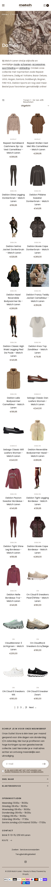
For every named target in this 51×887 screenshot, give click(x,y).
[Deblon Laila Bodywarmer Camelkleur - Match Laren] (13, 378)
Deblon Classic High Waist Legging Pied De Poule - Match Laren (13, 351)
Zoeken (15, 849)
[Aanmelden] (45, 764)
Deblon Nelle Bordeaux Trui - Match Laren (13, 598)
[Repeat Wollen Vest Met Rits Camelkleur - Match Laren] (37, 123)
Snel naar (8, 779)
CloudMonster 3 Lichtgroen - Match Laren (13, 646)
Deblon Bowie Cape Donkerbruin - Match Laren (37, 249)
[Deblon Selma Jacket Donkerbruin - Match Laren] (13, 227)
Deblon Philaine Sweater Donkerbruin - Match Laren (37, 199)
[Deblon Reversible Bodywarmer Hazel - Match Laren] (37, 430)
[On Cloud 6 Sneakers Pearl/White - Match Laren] (37, 575)
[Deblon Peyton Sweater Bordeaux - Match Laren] (13, 478)
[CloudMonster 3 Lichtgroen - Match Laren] (13, 623)
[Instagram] (25, 862)
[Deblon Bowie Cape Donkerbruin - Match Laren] (37, 227)
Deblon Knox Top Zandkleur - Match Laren (37, 349)
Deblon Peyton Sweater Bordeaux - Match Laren (13, 501)
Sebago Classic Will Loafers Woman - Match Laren (13, 453)
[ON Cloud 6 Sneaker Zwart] (37, 672)
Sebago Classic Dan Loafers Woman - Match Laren (37, 401)
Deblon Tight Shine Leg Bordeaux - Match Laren (13, 549)
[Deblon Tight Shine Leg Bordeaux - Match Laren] (13, 527)
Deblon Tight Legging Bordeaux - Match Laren (37, 501)
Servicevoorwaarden (29, 849)
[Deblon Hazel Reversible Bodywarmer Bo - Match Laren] (13, 275)
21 (26, 707)
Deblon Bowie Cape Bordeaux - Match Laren (37, 549)
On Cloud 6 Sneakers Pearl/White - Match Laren (38, 598)
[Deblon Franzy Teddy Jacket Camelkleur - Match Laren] (37, 275)
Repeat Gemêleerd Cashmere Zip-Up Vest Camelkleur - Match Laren (13, 147)
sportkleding (9, 68)
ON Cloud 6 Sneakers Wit (13, 693)
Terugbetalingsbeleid (25, 854)
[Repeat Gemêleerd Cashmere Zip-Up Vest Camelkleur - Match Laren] (13, 123)
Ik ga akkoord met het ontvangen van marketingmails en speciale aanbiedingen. (24, 771)
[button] (7, 840)
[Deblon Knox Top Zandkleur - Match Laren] (37, 327)
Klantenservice (11, 786)
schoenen (26, 64)
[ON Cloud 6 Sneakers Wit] (13, 672)
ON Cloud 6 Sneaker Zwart (37, 693)
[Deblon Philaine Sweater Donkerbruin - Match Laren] (37, 175)
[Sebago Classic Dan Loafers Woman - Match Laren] (37, 378)
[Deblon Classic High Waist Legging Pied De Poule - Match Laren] (13, 327)
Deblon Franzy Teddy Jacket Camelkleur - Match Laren (37, 298)
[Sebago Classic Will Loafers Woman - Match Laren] (13, 430)
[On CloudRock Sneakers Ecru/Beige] (37, 623)
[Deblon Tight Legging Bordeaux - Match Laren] (37, 478)
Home (4, 14)
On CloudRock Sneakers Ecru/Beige (38, 644)
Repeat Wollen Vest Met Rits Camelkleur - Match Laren (37, 146)
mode (16, 64)
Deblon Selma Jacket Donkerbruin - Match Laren (13, 249)
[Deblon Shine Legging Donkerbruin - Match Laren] (13, 175)
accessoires (38, 64)
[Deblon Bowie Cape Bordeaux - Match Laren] (37, 527)
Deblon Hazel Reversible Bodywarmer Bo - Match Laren (13, 299)
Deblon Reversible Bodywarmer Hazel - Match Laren (38, 453)
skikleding (24, 68)
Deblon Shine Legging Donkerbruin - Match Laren (13, 198)
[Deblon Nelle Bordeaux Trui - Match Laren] (13, 575)
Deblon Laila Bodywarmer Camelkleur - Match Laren (13, 402)
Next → (33, 707)
